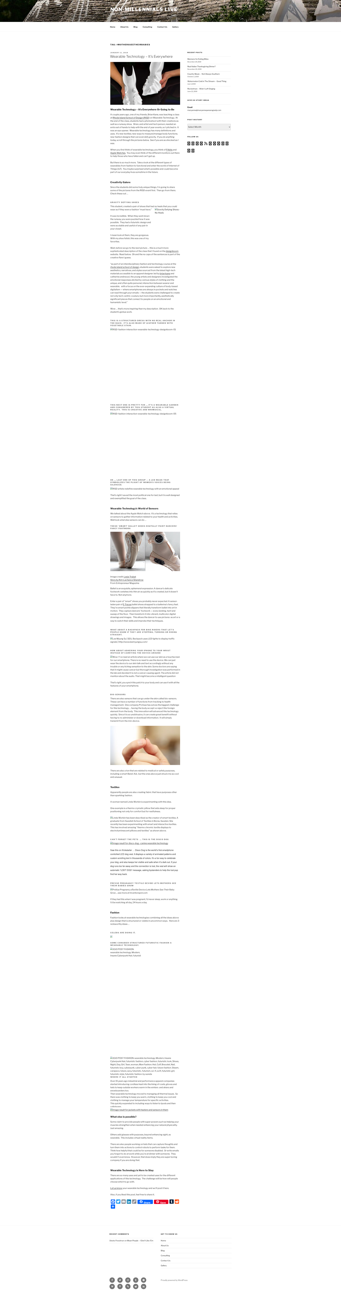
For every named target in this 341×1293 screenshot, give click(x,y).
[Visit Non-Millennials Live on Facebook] (188, 151)
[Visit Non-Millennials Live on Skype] (218, 144)
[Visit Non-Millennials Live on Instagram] (193, 144)
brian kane (165, 273)
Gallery (175, 27)
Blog (135, 27)
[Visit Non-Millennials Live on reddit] (214, 144)
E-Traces (127, 604)
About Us (124, 27)
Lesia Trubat (130, 576)
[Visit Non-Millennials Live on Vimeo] (197, 144)
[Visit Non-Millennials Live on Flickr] (201, 144)
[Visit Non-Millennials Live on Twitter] (227, 144)
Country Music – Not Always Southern (203, 74)
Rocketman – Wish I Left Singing (201, 89)
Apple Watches (117, 153)
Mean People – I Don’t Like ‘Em (140, 1240)
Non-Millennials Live (144, 9)
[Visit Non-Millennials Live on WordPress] (188, 144)
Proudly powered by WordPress (174, 1280)
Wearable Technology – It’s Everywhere (141, 56)
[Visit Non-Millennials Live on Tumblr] (210, 144)
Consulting (147, 27)
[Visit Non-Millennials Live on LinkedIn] (223, 144)
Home (112, 27)
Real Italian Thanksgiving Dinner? (201, 66)
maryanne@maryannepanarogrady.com (204, 110)
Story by (114, 580)
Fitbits (169, 149)
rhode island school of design (124, 267)
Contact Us (162, 27)
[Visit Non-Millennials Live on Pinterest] (193, 151)
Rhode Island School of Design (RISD (131, 117)
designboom (172, 251)
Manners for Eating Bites (197, 59)
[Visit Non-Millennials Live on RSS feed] (206, 144)
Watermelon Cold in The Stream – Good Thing (206, 81)
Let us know (116, 1188)
